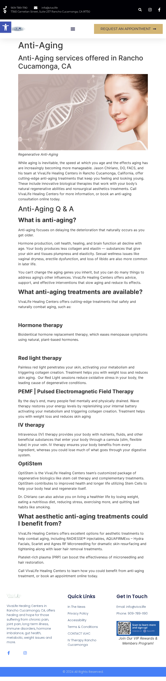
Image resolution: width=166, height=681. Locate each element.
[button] (5, 27)
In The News (76, 607)
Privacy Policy (78, 613)
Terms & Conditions (83, 627)
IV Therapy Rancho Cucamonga (82, 642)
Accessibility (77, 620)
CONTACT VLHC (79, 633)
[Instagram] (25, 653)
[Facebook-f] (9, 653)
